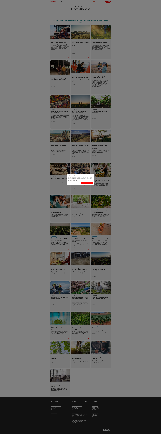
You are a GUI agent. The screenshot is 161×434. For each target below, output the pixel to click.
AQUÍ (68, 180)
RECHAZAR (84, 182)
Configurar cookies (70, 182)
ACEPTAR (90, 182)
